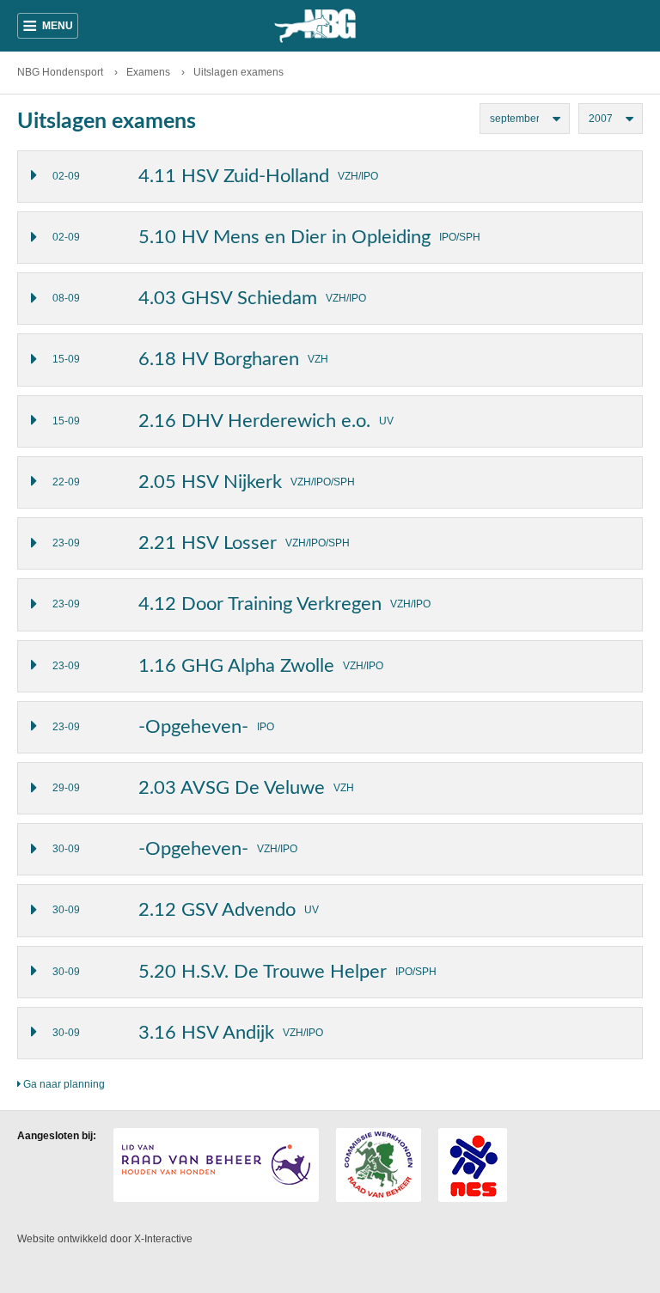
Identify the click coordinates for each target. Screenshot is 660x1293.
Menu (47, 26)
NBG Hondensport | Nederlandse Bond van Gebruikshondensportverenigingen (330, 26)
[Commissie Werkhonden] (378, 1165)
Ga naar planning (63, 1084)
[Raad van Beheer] (216, 1165)
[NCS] (472, 1165)
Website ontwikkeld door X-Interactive (104, 1239)
